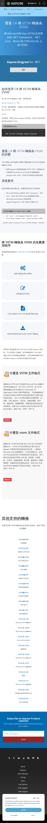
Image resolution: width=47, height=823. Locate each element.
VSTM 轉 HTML (23, 557)
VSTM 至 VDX (23, 619)
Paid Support (23, 791)
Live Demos (22, 784)
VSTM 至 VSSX (23, 645)
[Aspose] (15, 3)
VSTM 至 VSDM (23, 628)
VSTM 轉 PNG (23, 584)
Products (23, 770)
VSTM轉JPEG (23, 566)
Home (23, 766)
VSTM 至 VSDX (23, 637)
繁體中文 (33, 3)
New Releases (23, 774)
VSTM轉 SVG (23, 592)
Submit (23, 739)
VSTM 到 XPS (23, 698)
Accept (23, 810)
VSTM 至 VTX (23, 681)
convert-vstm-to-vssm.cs (12, 223)
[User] (39, 3)
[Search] (44, 3)
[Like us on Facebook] (9, 758)
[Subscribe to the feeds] (38, 758)
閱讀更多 (7, 420)
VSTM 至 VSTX (23, 663)
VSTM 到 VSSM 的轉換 (26, 252)
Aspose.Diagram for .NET (11, 103)
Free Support (23, 788)
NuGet (4, 114)
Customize (14, 815)
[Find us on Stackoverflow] (23, 758)
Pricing (23, 777)
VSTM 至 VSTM (23, 654)
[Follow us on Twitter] (14, 758)
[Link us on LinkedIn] (18, 758)
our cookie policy (18, 805)
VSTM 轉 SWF (23, 601)
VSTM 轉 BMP (23, 539)
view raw (41, 223)
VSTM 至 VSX (23, 672)
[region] (23, 217)
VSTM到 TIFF (23, 610)
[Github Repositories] (33, 758)
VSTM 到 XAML (23, 690)
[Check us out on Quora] (28, 758)
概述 (23, 70)
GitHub (34, 223)
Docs (23, 781)
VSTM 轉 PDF (23, 575)
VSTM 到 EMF (23, 548)
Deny (33, 815)
